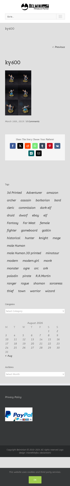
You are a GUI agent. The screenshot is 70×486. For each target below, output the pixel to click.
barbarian (43, 200)
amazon (52, 193)
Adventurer (34, 193)
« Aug (8, 355)
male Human (16, 246)
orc (36, 268)
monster (13, 268)
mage (56, 238)
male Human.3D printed (24, 253)
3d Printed (14, 193)
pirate (27, 276)
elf (45, 215)
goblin (46, 230)
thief (10, 291)
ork (45, 268)
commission (27, 208)
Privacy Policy (13, 397)
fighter (11, 230)
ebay (35, 215)
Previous (60, 47)
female (45, 223)
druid (10, 215)
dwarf (23, 215)
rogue (25, 283)
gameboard (29, 230)
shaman (39, 283)
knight (43, 238)
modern (12, 261)
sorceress (56, 283)
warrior (35, 291)
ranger (11, 283)
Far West (29, 223)
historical (13, 238)
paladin (12, 276)
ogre (26, 268)
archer (11, 200)
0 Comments (32, 121)
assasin (26, 200)
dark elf (45, 208)
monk (48, 261)
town (21, 291)
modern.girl (31, 261)
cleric (10, 208)
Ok (35, 479)
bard (57, 200)
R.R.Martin (43, 276)
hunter (29, 238)
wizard (50, 291)
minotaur (52, 253)
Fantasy (12, 223)
